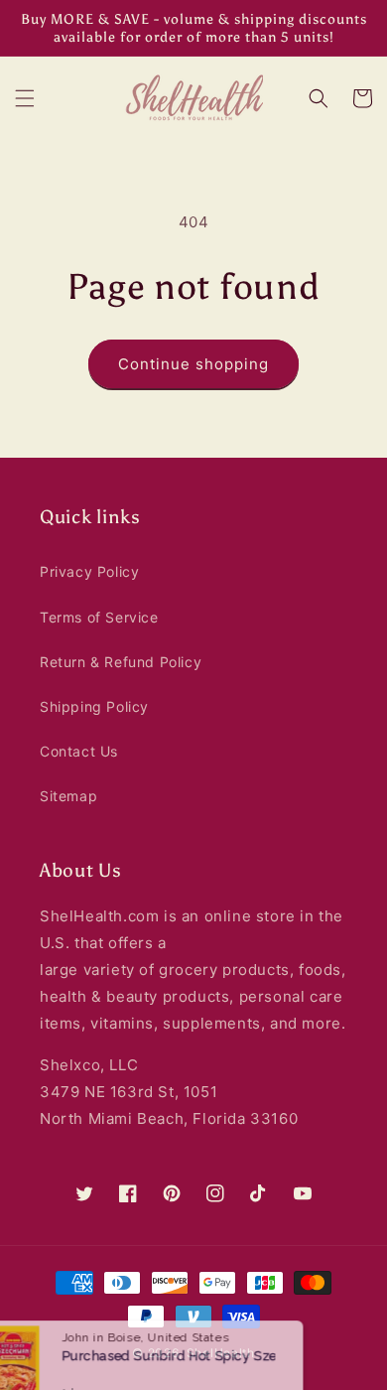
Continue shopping (193, 363)
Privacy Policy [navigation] (89, 571)
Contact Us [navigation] (79, 751)
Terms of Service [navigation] (99, 617)
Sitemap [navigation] (68, 795)
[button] (25, 98)
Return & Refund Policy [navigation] (120, 661)
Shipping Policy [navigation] (94, 706)
